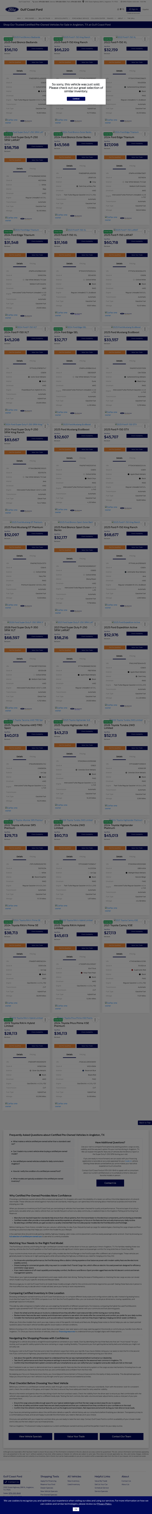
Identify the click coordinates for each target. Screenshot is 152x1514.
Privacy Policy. (104, 1504)
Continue (76, 99)
